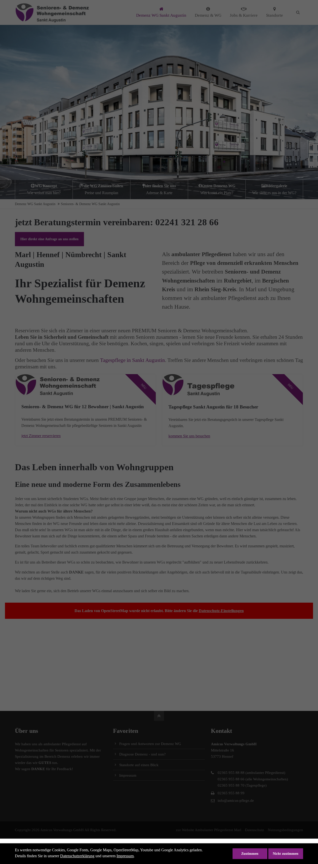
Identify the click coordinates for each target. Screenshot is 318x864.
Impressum (125, 856)
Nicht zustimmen (285, 854)
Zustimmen (249, 854)
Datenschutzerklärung (77, 856)
